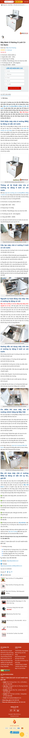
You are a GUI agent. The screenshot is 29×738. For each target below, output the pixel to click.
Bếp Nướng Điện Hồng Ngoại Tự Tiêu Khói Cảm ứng (16, 602)
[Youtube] (18, 710)
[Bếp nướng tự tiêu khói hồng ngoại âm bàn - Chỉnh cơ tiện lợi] (4, 622)
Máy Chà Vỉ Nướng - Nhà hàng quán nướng (15, 592)
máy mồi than (22, 522)
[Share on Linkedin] (9, 572)
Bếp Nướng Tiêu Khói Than (14, 614)
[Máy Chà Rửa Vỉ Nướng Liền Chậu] (3, 586)
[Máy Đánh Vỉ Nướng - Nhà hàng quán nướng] (3, 592)
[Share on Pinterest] (11, 572)
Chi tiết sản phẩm (6, 94)
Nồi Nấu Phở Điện (19, 658)
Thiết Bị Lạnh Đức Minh (21, 666)
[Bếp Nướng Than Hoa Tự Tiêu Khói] (4, 615)
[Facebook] (11, 710)
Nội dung (5, 98)
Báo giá (19, 1)
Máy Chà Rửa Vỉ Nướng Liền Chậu (15, 584)
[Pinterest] (14, 710)
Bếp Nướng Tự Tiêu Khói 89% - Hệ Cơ (16, 620)
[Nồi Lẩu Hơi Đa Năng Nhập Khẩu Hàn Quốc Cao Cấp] (4, 628)
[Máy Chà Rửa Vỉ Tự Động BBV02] (3, 579)
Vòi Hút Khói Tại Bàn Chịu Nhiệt (15, 633)
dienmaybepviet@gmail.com (14, 697)
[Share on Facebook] (5, 572)
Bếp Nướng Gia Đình (20, 656)
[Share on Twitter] (7, 572)
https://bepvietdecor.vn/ (12, 560)
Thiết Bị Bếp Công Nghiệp (21, 650)
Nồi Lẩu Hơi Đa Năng (12, 627)
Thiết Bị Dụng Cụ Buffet (21, 664)
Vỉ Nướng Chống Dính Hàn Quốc (15, 607)
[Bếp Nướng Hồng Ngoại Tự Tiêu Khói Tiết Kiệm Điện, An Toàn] (4, 602)
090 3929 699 (8, 684)
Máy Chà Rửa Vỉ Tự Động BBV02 (14, 578)
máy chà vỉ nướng (12, 531)
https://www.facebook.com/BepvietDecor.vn (11, 565)
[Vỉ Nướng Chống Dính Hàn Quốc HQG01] (4, 609)
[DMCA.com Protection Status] (5, 671)
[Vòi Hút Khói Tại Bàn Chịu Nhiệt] (4, 635)
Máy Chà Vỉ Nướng (11, 47)
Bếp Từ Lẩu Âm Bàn (20, 668)
